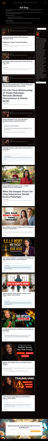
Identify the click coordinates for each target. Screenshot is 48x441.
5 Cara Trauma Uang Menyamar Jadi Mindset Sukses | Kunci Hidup (16, 397)
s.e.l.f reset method (4, 296)
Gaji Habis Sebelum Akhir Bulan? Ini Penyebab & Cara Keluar (18, 148)
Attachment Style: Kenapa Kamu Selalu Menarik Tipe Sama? (17, 62)
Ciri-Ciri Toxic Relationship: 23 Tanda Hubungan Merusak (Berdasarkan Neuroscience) (18, 85)
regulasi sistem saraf (4, 365)
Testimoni (25, 2)
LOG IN (45, 2)
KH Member (21, 2)
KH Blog (18, 2)
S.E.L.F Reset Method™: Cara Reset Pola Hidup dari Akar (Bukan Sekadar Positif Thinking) (18, 258)
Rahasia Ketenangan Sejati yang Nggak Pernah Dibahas (17, 363)
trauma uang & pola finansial (5, 399)
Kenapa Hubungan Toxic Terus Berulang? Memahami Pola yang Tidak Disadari (15, 120)
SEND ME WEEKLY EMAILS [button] (35, 431)
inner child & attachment (5, 64)
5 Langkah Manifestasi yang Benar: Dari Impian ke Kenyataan (18, 329)
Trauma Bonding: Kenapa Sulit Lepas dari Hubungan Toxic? (15, 37)
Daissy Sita (8, 263)
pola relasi (4, 122)
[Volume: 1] (33, 33)
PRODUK (15, 2)
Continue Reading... (5, 49)
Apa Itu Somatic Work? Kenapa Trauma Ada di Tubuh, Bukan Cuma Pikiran (17, 294)
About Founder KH (30, 2)
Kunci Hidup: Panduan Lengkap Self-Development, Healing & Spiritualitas (18, 227)
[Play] (10, 33)
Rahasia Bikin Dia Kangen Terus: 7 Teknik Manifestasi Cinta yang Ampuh (15, 186)
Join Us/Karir (35, 2)
